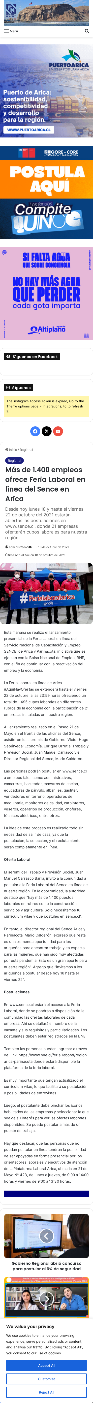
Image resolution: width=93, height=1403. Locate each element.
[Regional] (46, 13)
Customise (46, 1379)
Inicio (12, 450)
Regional (26, 450)
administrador (18, 547)
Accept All (46, 1365)
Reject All (46, 1392)
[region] (46, 1360)
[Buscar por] (86, 30)
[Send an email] (30, 547)
